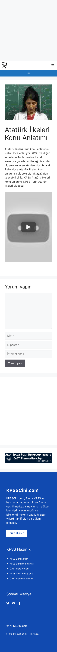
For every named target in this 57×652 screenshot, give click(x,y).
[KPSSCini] (4, 65)
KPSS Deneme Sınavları (22, 563)
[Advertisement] (28, 30)
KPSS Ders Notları (19, 558)
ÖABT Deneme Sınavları (22, 578)
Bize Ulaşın (17, 533)
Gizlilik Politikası (16, 634)
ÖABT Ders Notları (19, 568)
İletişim (34, 634)
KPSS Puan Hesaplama (21, 573)
